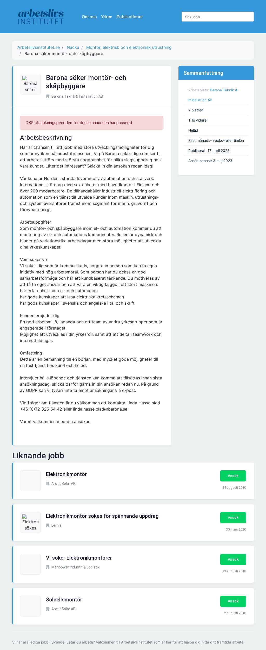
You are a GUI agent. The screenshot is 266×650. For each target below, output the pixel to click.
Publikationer (130, 16)
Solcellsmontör (64, 600)
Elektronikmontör (66, 474)
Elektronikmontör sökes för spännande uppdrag (102, 516)
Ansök (233, 476)
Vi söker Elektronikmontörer (79, 558)
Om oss (89, 16)
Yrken (106, 16)
